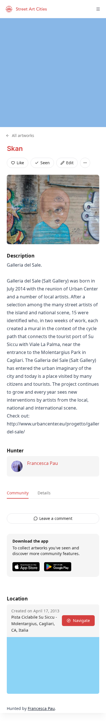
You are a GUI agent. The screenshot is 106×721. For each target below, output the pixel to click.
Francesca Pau (42, 463)
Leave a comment (55, 518)
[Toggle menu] (98, 9)
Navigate (81, 620)
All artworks (23, 135)
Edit (69, 162)
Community (18, 493)
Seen (45, 162)
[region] (53, 72)
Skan (15, 148)
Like (20, 162)
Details (44, 493)
